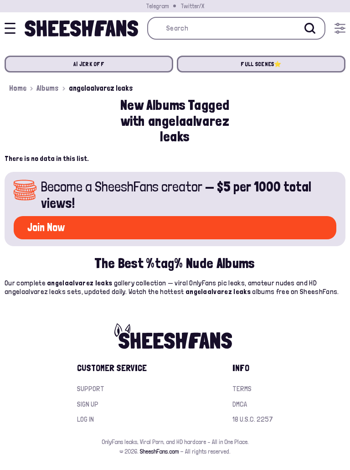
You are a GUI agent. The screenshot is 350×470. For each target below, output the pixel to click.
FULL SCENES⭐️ (261, 64)
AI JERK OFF (88, 64)
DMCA (239, 404)
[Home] (81, 28)
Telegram (157, 6)
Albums (47, 88)
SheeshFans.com (159, 451)
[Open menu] (340, 28)
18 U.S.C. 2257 (252, 419)
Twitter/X (192, 6)
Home (17, 88)
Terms (242, 388)
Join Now (46, 227)
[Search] (309, 28)
